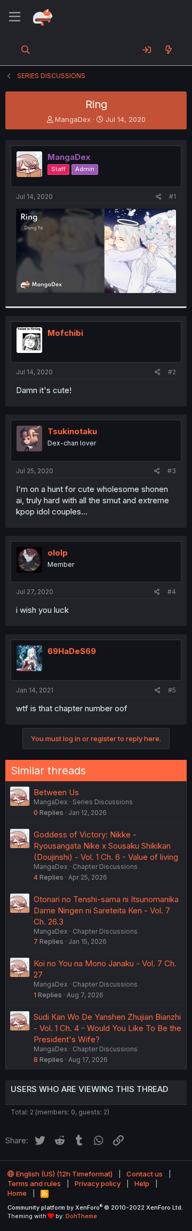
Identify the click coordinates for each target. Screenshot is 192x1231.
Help (141, 1183)
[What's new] (168, 49)
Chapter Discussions (105, 867)
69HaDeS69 (71, 651)
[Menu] (14, 17)
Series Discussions (103, 802)
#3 (171, 471)
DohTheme (81, 1216)
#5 (172, 690)
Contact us (144, 1174)
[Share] (158, 197)
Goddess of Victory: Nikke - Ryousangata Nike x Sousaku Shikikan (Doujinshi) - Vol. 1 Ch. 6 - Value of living (106, 845)
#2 (172, 372)
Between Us (56, 792)
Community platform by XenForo (95, 1207)
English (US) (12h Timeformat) (63, 1174)
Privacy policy (98, 1183)
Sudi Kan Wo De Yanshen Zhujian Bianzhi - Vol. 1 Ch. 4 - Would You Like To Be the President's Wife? (107, 1028)
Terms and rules (34, 1183)
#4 (171, 592)
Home (17, 1193)
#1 (172, 197)
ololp (57, 553)
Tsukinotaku (72, 431)
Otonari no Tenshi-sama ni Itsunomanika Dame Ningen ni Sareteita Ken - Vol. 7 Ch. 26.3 (106, 910)
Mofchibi (65, 333)
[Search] (26, 49)
